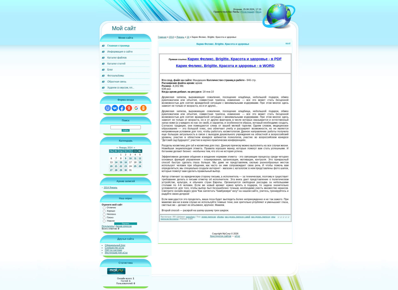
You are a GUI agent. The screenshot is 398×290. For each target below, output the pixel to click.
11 (135, 158)
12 (140, 158)
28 (116, 170)
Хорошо (111, 211)
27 (111, 170)
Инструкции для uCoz (116, 252)
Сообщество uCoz (114, 247)
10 (130, 158)
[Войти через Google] (136, 108)
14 (116, 162)
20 (111, 166)
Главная (162, 37)
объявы (220, 217)
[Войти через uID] (108, 108)
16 (125, 162)
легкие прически (208, 217)
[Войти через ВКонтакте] (115, 108)
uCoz (237, 236)
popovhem (190, 217)
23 (125, 166)
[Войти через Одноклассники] (143, 108)
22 (121, 166)
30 (125, 170)
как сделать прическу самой (237, 217)
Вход (258, 12)
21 (116, 166)
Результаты (108, 226)
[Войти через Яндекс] (129, 108)
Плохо (110, 217)
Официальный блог (115, 245)
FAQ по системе (113, 250)
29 (121, 170)
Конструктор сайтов (220, 236)
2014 (171, 37)
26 (140, 166)
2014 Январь (110, 187)
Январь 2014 (125, 147)
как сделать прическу (260, 217)
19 (140, 162)
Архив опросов (124, 226)
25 (135, 166)
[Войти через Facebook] (122, 108)
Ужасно (111, 221)
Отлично (111, 207)
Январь (180, 37)
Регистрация (247, 12)
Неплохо (111, 214)
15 (121, 162)
